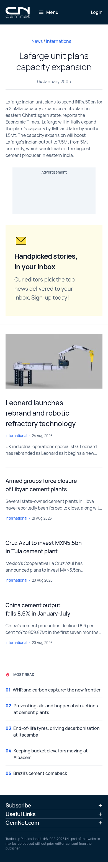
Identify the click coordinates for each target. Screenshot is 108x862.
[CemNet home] (18, 12)
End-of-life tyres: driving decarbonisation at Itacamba (56, 731)
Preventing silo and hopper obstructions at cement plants (56, 709)
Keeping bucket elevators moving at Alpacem (51, 754)
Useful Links (20, 814)
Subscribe (18, 805)
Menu (52, 12)
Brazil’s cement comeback (40, 773)
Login (96, 12)
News (37, 41)
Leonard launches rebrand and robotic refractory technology (41, 413)
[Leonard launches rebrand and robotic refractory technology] (54, 361)
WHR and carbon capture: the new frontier (57, 690)
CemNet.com (22, 822)
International (59, 41)
